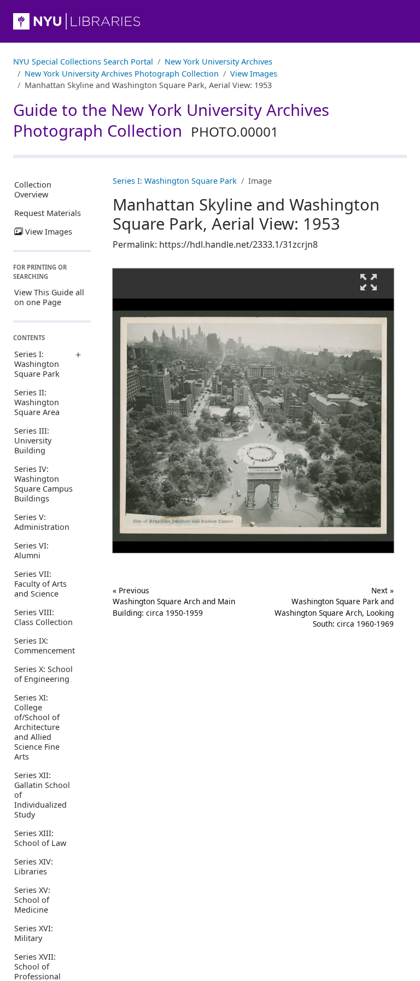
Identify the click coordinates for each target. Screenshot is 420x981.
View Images (253, 73)
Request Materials (47, 213)
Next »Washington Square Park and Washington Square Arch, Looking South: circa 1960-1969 (334, 607)
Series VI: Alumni (31, 550)
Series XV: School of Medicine (32, 900)
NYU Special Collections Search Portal (83, 61)
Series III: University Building (32, 440)
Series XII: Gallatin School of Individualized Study (42, 795)
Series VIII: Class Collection (43, 617)
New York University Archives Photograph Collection (122, 73)
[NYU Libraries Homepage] (210, 21)
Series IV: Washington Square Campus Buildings (43, 484)
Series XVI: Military (33, 933)
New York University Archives (218, 61)
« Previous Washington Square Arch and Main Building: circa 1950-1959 (174, 601)
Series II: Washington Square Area (37, 402)
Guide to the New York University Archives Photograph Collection (171, 120)
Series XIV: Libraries (33, 866)
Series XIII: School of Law (40, 838)
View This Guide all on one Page (49, 297)
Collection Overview (32, 189)
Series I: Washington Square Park (37, 364)
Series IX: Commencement (44, 645)
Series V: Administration (41, 522)
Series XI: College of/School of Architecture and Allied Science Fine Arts (37, 727)
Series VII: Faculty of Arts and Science (40, 584)
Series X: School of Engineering (43, 674)
